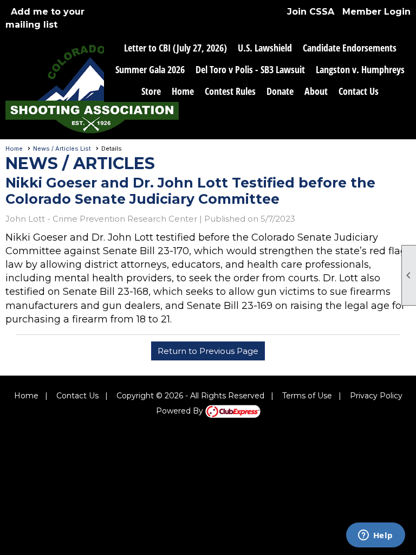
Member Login (376, 12)
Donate (280, 91)
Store (151, 91)
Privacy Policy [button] (376, 396)
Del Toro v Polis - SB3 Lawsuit (250, 69)
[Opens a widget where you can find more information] (375, 536)
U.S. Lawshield (265, 47)
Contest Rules (230, 91)
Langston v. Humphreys (360, 69)
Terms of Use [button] (307, 396)
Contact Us (359, 91)
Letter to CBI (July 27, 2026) (175, 47)
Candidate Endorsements (349, 47)
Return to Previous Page (208, 351)
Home (183, 91)
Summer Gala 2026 (150, 69)
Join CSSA (310, 12)
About (316, 91)
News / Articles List (62, 148)
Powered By (180, 411)
